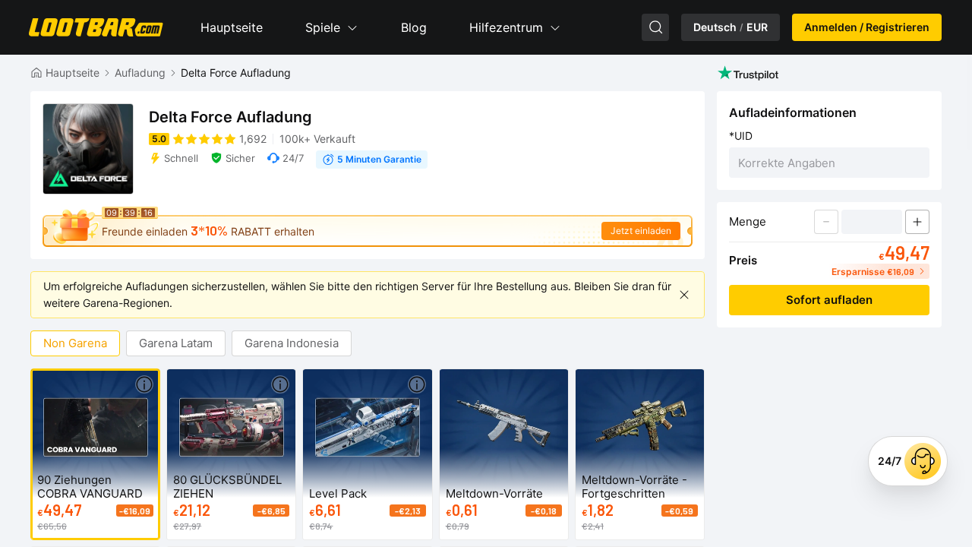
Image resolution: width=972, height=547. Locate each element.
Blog (414, 27)
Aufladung (140, 72)
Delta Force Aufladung (236, 72)
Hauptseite (231, 27)
